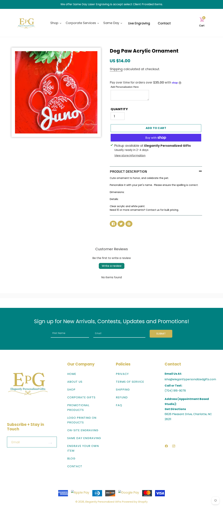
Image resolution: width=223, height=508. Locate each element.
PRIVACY (122, 374)
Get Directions (175, 409)
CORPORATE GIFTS (81, 397)
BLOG (71, 458)
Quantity (119, 109)
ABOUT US (74, 382)
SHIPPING (123, 390)
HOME (71, 374)
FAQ (119, 405)
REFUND (122, 397)
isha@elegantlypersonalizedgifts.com (190, 379)
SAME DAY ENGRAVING (84, 438)
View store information (129, 155)
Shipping (116, 69)
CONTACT (74, 466)
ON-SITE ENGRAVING (82, 430)
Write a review (111, 266)
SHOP (71, 390)
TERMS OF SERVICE (130, 382)
